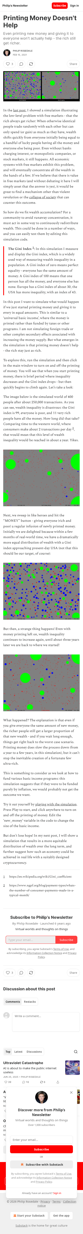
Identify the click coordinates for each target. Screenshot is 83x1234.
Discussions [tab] (34, 1051)
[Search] (76, 1052)
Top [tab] (8, 1051)
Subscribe (59, 5)
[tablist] (20, 1002)
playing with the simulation (56, 804)
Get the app (61, 1215)
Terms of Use (63, 1173)
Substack (22, 1225)
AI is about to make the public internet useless (29, 1070)
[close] (71, 1092)
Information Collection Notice (54, 1177)
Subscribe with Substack (44, 1164)
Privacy (45, 1201)
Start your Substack (31, 1215)
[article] (41, 1072)
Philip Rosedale (23, 50)
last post (19, 110)
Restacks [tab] (30, 1002)
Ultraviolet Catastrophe (23, 1063)
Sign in (74, 5)
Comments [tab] (13, 1002)
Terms (56, 1201)
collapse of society (42, 197)
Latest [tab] (18, 1051)
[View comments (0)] (21, 64)
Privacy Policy (44, 1181)
